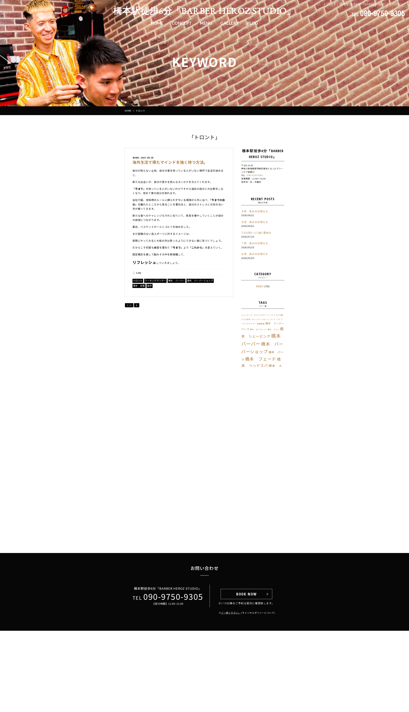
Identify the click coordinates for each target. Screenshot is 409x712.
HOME (157, 23)
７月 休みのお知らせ (254, 243)
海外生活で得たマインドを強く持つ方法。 (170, 162)
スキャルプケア (260, 315)
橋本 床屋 (139, 285)
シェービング (247, 315)
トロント (138, 280)
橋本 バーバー (176, 280)
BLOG (252, 23)
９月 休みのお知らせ (254, 211)
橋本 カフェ (273, 329)
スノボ (270, 315)
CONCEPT (182, 23)
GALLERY (229, 23)
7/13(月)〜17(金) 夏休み (256, 233)
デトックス (256, 319)
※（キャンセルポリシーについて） (246, 612)
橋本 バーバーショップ (200, 280)
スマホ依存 (246, 319)
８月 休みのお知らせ (254, 222)
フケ (278, 319)
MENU (206, 23)
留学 (149, 285)
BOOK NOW (246, 594)
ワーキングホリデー (155, 280)
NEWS (260, 286)
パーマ (273, 319)
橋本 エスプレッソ (258, 329)
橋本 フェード (260, 359)
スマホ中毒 (278, 315)
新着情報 (261, 323)
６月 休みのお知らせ (254, 254)
